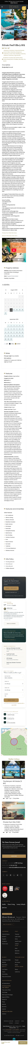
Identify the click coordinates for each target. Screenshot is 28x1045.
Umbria (17, 943)
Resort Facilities (14, 59)
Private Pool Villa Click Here (9, 233)
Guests (6, 694)
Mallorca (17, 953)
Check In (7, 681)
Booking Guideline (8, 1021)
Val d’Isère (4, 964)
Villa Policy (10, 559)
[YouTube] (17, 875)
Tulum (3, 971)
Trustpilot (14, 605)
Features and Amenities (15, 509)
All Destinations (6, 983)
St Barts (4, 936)
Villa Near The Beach (14, 830)
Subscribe (14, 856)
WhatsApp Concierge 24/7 (11, 592)
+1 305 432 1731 (10, 719)
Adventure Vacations (9, 50)
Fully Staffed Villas (17, 57)
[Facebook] (3, 875)
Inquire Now (23, 1042)
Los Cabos (4, 969)
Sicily (16, 939)
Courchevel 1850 (6, 960)
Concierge (4, 992)
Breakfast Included (8, 57)
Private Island (6, 59)
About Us (4, 999)
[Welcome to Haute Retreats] (24, 8)
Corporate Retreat (19, 50)
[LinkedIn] (14, 875)
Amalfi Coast (18, 941)
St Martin (4, 941)
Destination (7, 676)
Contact (4, 1013)
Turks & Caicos (5, 934)
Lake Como (17, 936)
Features (9, 373)
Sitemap (17, 1023)
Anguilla (4, 939)
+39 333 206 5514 (11, 723)
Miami (16, 969)
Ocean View (12, 53)
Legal (22, 1021)
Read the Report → (8, 924)
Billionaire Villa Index (7, 1011)
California (17, 971)
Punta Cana (5, 943)
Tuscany (17, 934)
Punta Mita (5, 974)
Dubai (16, 964)
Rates (8, 353)
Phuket (16, 960)
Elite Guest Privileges (7, 994)
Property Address (12, 268)
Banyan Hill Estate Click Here (9, 236)
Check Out (7, 687)
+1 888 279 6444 (10, 715)
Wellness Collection (8, 55)
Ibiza (16, 948)
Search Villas (11, 700)
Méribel (4, 962)
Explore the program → (10, 639)
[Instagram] (21, 875)
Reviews (4, 1006)
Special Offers (5, 997)
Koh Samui (17, 962)
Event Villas (7, 795)
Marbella (17, 950)
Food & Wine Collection (9, 52)
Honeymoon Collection (10, 789)
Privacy (11, 1023)
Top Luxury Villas (6, 990)
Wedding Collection (20, 53)
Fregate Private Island (12, 276)
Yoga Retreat (17, 55)
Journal (4, 1009)
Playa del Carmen (6, 976)
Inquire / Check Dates (11, 588)
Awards (4, 1004)
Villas (18, 826)
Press (3, 1002)
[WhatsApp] (7, 875)
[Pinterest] (10, 875)
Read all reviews (11, 623)
